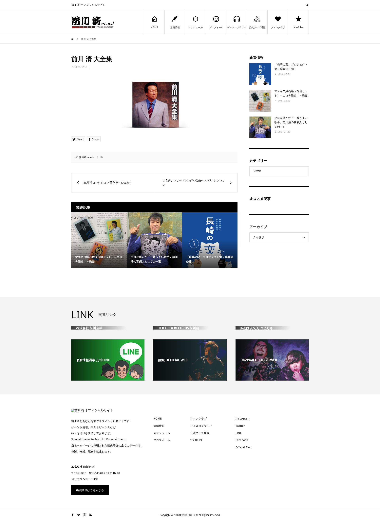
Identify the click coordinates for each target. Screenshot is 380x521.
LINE (239, 433)
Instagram (242, 418)
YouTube (298, 27)
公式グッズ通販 (257, 27)
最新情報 (175, 27)
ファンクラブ (278, 27)
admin (90, 157)
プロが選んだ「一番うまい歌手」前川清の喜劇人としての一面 (291, 122)
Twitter (240, 426)
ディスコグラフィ (236, 27)
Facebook (242, 440)
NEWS (257, 171)
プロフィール (216, 27)
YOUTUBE (196, 440)
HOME (154, 27)
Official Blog (244, 447)
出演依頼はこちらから (90, 490)
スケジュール (195, 27)
